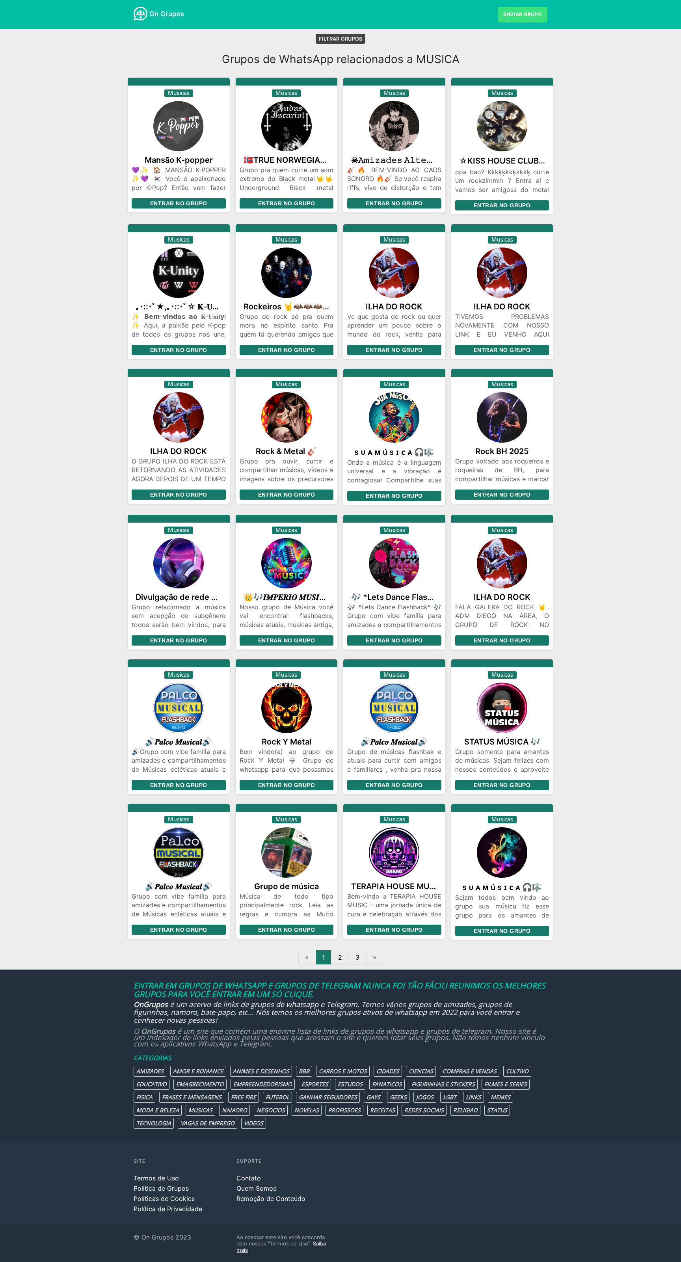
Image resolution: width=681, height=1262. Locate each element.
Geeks (398, 1097)
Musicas (200, 1110)
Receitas (382, 1110)
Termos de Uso (156, 1178)
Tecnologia (153, 1123)
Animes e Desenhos (261, 1071)
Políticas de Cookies (164, 1198)
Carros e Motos (343, 1071)
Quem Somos (256, 1188)
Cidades (387, 1071)
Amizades (150, 1071)
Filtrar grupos (341, 39)
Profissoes (344, 1110)
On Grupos (166, 14)
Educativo (151, 1084)
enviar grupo (522, 14)
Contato (248, 1178)
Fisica (144, 1097)
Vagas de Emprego (207, 1123)
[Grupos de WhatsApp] (140, 13)
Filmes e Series (505, 1084)
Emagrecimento (200, 1084)
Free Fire (243, 1097)
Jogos (425, 1097)
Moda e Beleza (157, 1110)
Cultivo (517, 1071)
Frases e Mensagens (191, 1097)
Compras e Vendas (470, 1071)
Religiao (465, 1110)
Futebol (277, 1097)
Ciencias (421, 1071)
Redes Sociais (424, 1110)
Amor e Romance (198, 1071)
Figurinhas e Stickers (443, 1084)
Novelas (306, 1110)
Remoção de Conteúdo (270, 1198)
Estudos (350, 1084)
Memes (500, 1097)
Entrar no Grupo (178, 203)
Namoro (234, 1110)
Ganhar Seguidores (328, 1097)
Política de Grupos (161, 1188)
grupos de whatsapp (284, 1004)
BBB (304, 1071)
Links (473, 1097)
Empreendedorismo (262, 1084)
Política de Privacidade (168, 1209)
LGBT (449, 1097)
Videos (253, 1123)
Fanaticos (387, 1084)
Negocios (271, 1110)
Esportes (314, 1084)
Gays (373, 1097)
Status (497, 1110)
